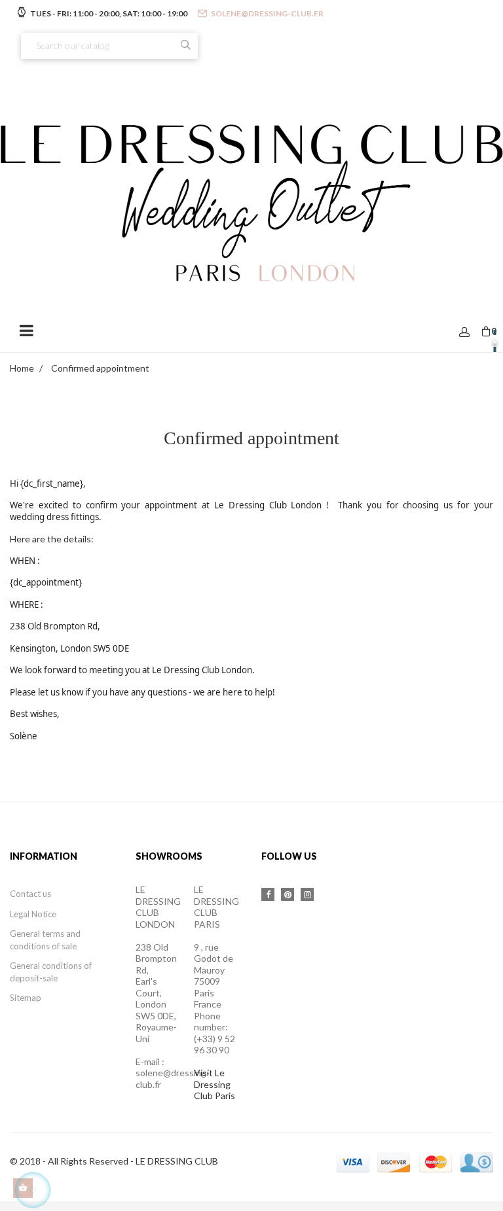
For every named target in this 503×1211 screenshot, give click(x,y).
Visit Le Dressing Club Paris (214, 1084)
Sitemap (25, 997)
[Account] (464, 332)
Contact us (30, 893)
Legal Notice (33, 914)
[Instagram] (307, 894)
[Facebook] (267, 894)
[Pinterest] (287, 894)
